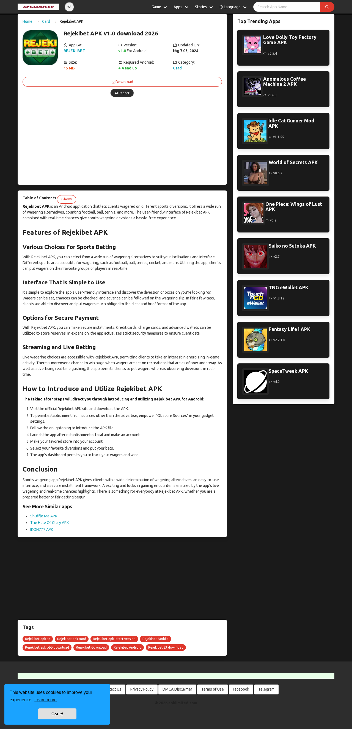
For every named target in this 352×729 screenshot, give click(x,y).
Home (27, 21)
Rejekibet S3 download (165, 647)
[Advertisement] (122, 141)
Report (124, 93)
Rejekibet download (91, 647)
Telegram (266, 689)
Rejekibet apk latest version (114, 639)
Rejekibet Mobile (155, 639)
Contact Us (112, 689)
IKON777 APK (41, 529)
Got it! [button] (57, 714)
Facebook (241, 689)
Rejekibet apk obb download (47, 647)
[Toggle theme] (69, 7)
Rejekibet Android (127, 647)
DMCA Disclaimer (177, 689)
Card (46, 21)
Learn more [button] (45, 699)
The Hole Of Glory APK (49, 522)
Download (124, 82)
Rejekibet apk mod (71, 639)
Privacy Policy (141, 689)
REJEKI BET (74, 51)
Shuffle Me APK (43, 516)
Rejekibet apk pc (37, 639)
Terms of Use (212, 689)
